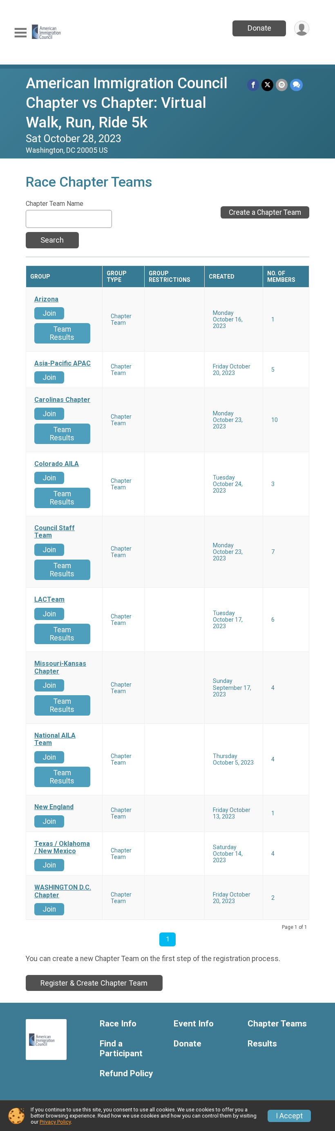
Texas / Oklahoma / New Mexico (62, 847)
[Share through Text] (296, 85)
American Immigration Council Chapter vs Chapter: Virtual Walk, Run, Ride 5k (127, 102)
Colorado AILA (56, 464)
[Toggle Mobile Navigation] (20, 33)
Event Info (194, 1023)
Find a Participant (121, 1048)
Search (52, 240)
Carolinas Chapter (62, 400)
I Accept (289, 1116)
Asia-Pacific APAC (62, 363)
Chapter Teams (277, 1023)
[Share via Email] (282, 85)
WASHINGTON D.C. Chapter (62, 891)
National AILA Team (55, 739)
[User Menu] (301, 28)
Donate (259, 28)
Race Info (118, 1023)
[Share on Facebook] (253, 85)
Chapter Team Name (54, 203)
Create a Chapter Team (265, 212)
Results (262, 1043)
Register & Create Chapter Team (93, 983)
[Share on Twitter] (267, 85)
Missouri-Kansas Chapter (60, 667)
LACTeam (49, 599)
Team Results (62, 333)
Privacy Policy (55, 1122)
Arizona (46, 299)
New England (54, 807)
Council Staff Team (54, 531)
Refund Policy (126, 1073)
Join (49, 313)
